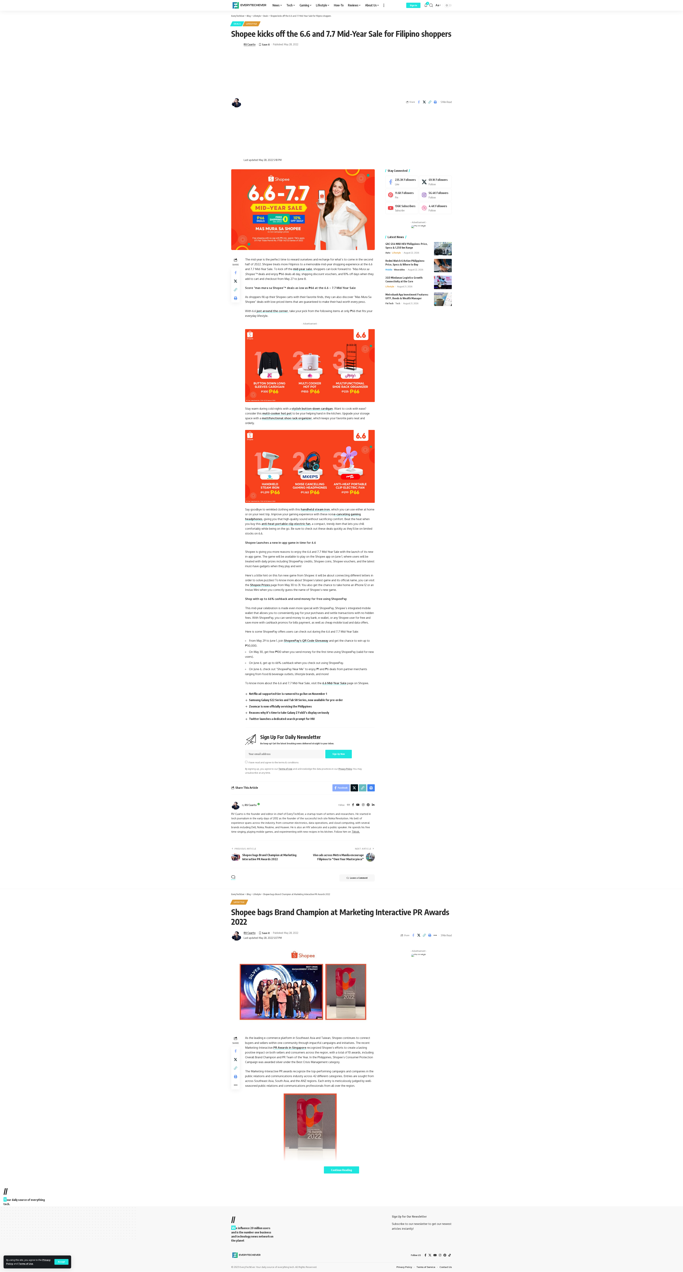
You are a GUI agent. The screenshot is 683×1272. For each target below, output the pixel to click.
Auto (387, 252)
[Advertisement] (271, 102)
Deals (237, 23)
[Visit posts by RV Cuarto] (235, 805)
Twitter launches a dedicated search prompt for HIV (282, 719)
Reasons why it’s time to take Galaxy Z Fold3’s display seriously (289, 712)
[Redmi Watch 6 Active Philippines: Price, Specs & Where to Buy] (443, 265)
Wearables (399, 269)
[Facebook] (353, 805)
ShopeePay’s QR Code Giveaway (306, 640)
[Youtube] (401, 208)
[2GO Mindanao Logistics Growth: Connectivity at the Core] (443, 282)
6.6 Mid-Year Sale (334, 683)
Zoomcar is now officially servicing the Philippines (280, 706)
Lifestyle (251, 23)
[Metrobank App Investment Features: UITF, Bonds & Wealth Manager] (443, 299)
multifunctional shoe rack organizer (287, 418)
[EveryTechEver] (249, 5)
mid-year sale (302, 269)
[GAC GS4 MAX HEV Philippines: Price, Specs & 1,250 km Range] (443, 248)
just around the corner (272, 311)
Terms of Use (25, 1263)
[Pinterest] (368, 805)
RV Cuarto (249, 44)
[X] (435, 182)
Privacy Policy (345, 768)
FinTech (389, 303)
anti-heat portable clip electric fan (285, 524)
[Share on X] (424, 102)
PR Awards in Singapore (289, 1047)
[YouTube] (358, 805)
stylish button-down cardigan (312, 408)
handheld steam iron (315, 509)
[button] (61, 1262)
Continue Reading (341, 1170)
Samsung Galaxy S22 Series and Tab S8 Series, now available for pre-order (296, 700)
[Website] (348, 805)
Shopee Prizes (260, 585)
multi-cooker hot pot (277, 413)
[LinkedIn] (373, 805)
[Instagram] (363, 805)
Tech (397, 303)
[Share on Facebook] (418, 102)
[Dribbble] (435, 208)
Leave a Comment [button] (359, 878)
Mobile (388, 269)
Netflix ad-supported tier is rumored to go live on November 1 (288, 694)
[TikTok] (450, 1255)
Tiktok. (356, 831)
